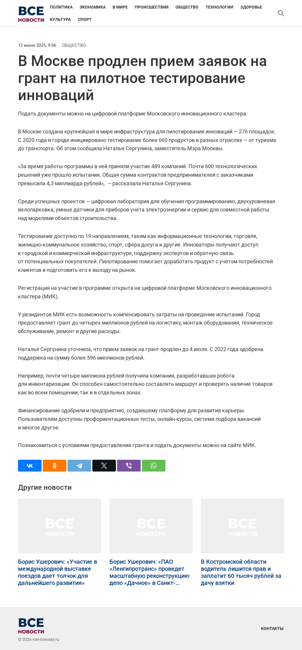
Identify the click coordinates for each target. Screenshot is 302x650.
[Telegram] (79, 466)
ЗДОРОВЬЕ (251, 7)
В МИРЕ (120, 7)
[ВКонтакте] (30, 466)
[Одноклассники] (54, 466)
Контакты (272, 628)
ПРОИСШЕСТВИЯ (151, 7)
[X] (104, 466)
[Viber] (129, 466)
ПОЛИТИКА (61, 7)
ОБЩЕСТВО (186, 7)
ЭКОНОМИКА (93, 7)
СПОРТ (85, 19)
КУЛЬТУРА (60, 19)
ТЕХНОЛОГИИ (219, 7)
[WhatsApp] (153, 466)
